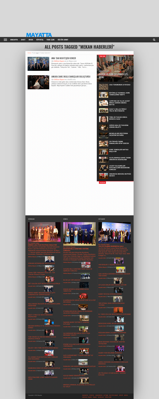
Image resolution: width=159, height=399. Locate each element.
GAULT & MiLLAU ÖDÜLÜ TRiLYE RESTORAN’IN (117, 110)
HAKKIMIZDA (98, 395)
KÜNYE (121, 395)
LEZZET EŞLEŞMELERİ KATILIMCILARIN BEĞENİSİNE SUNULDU (119, 167)
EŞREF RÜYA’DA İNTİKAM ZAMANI (110, 294)
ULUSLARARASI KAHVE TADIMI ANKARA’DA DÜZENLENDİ (120, 158)
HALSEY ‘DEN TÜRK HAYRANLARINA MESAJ (43, 348)
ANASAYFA (14, 39)
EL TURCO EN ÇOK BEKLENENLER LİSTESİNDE (114, 314)
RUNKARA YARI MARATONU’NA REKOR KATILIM (79, 366)
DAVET (23, 39)
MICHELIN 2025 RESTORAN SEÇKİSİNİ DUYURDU (118, 134)
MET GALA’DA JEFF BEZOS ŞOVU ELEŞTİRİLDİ (44, 283)
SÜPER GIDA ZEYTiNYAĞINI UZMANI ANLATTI (118, 126)
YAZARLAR (101, 397)
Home (29, 53)
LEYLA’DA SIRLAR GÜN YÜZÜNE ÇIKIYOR (112, 285)
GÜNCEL (91, 395)
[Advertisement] (65, 15)
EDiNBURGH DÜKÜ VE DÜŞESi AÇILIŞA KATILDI (44, 368)
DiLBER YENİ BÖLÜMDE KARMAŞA (110, 353)
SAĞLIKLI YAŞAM (87, 397)
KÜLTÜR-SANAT (63, 39)
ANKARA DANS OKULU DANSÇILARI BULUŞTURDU (70, 76)
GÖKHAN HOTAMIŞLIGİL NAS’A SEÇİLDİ (41, 263)
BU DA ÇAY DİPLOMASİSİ (71, 280)
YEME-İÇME (51, 39)
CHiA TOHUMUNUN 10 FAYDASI (119, 85)
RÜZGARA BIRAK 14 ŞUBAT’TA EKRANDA (112, 332)
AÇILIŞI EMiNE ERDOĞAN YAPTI (74, 375)
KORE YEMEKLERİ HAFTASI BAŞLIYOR (118, 150)
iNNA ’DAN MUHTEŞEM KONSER (63, 58)
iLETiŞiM (106, 395)
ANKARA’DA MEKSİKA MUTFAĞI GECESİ (120, 175)
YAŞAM (95, 397)
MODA (31, 39)
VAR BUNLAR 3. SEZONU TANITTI (109, 264)
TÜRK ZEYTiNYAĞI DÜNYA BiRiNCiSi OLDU (118, 118)
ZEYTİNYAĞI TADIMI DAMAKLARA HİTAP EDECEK (119, 142)
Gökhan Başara (59, 61)
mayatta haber (32, 286)
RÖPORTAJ (39, 39)
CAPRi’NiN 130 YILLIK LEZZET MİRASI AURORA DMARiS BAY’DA (119, 103)
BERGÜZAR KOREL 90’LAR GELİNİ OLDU (112, 323)
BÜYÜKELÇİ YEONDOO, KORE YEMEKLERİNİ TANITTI (119, 94)
